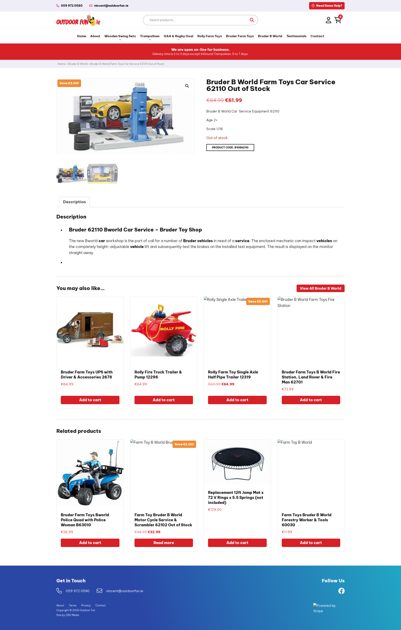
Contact (317, 36)
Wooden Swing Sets (120, 36)
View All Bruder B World (320, 288)
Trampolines (150, 36)
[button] (252, 20)
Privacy (86, 605)
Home (81, 36)
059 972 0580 (71, 6)
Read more (164, 542)
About (95, 36)
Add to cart (90, 399)
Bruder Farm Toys (240, 36)
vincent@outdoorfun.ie (124, 591)
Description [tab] (74, 201)
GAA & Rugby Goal (178, 36)
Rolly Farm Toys (209, 36)
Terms (72, 605)
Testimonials (296, 36)
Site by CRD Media (67, 615)
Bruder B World (270, 36)
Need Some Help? (329, 6)
